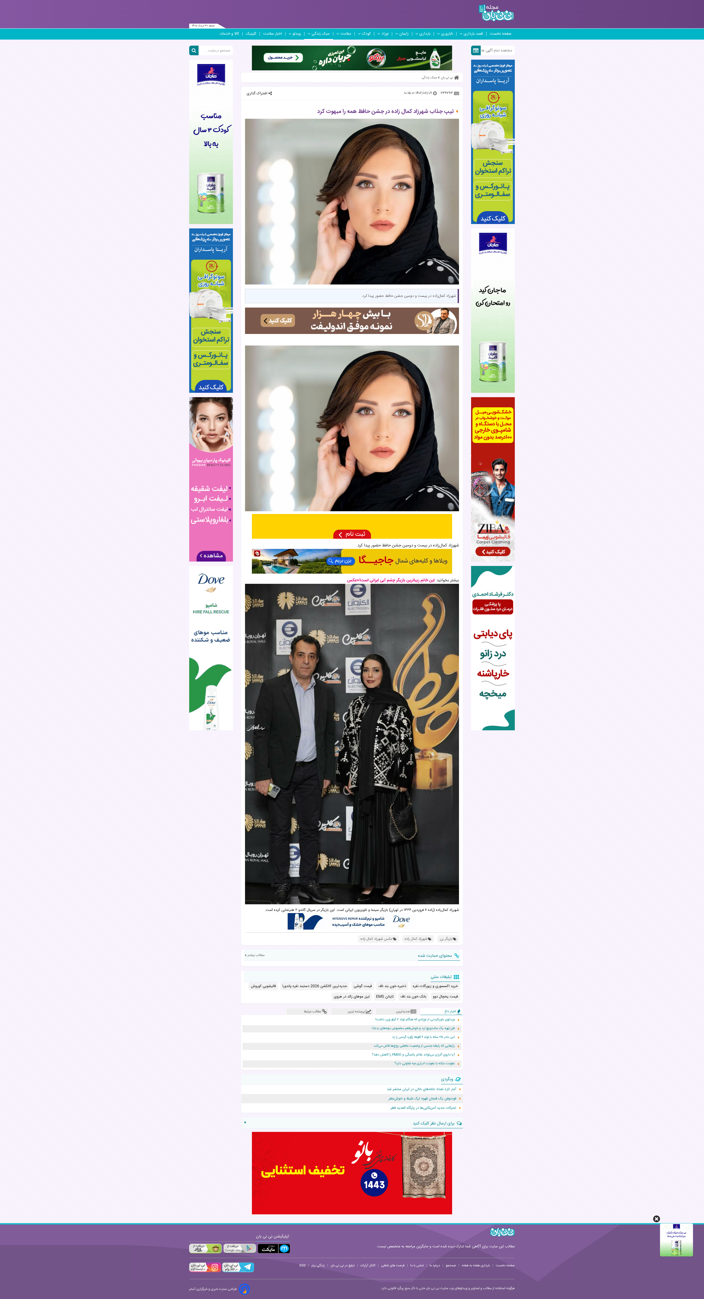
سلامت (345, 34)
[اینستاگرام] (205, 1271)
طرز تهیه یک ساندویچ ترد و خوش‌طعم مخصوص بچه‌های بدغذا (413, 1028)
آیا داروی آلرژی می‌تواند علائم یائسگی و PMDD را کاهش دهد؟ (413, 1054)
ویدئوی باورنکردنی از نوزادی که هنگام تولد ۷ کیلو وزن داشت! (415, 1019)
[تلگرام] (237, 1271)
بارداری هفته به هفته (476, 1265)
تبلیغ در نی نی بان (342, 1265)
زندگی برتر (318, 1265)
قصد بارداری (473, 34)
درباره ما (435, 1265)
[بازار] (205, 1248)
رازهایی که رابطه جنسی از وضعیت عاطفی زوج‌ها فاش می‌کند (414, 1046)
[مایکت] (274, 1248)
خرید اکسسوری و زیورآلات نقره (435, 986)
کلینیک (251, 34)
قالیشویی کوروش (263, 986)
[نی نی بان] (496, 12)
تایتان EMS (385, 997)
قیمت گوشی (363, 986)
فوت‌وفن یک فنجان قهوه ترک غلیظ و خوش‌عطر (422, 1099)
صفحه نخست (501, 34)
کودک (366, 34)
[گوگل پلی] (239, 1248)
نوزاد (385, 34)
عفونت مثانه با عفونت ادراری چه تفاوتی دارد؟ (424, 1063)
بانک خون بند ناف (413, 997)
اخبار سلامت (272, 34)
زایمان (404, 34)
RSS (302, 1265)
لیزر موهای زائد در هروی (352, 997)
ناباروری (447, 34)
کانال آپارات (367, 1265)
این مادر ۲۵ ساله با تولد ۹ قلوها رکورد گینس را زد (423, 1037)
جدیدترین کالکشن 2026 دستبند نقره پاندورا (314, 986)
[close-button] (656, 1219)
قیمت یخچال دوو (445, 997)
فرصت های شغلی (393, 1265)
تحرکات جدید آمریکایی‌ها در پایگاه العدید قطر (423, 1108)
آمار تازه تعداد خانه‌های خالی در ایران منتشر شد (421, 1089)
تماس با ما (417, 1265)
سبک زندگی (321, 34)
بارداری (424, 34)
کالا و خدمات (229, 34)
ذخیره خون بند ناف (392, 986)
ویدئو (297, 34)
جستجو (451, 1265)
